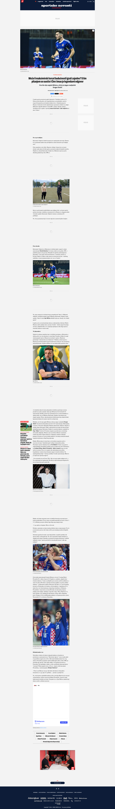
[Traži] (94, 1)
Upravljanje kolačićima (57, 795)
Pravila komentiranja (51, 792)
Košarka (58, 1)
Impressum (35, 792)
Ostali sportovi (67, 1)
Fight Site (76, 1)
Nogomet (40, 1)
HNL (46, 1)
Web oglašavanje (69, 792)
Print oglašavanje (78, 792)
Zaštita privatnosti (61, 792)
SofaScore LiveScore (43, 727)
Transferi (51, 1)
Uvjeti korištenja (42, 792)
